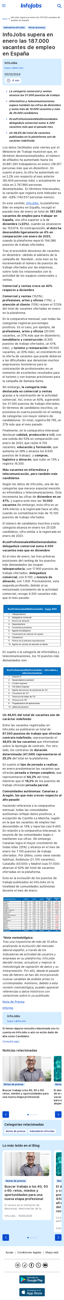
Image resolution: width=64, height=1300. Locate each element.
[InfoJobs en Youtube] (45, 1265)
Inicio (5, 19)
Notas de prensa (37, 27)
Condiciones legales (29, 1252)
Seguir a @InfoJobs (13, 68)
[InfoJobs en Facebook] (32, 1265)
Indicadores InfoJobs (14, 27)
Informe (7, 1008)
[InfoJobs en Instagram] (18, 1265)
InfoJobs (32, 203)
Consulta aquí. (11, 1041)
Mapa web (51, 1252)
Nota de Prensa (13, 1001)
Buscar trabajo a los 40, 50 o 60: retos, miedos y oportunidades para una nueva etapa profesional (25, 1093)
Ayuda (9, 1252)
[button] (5, 1114)
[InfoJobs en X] (38, 1265)
